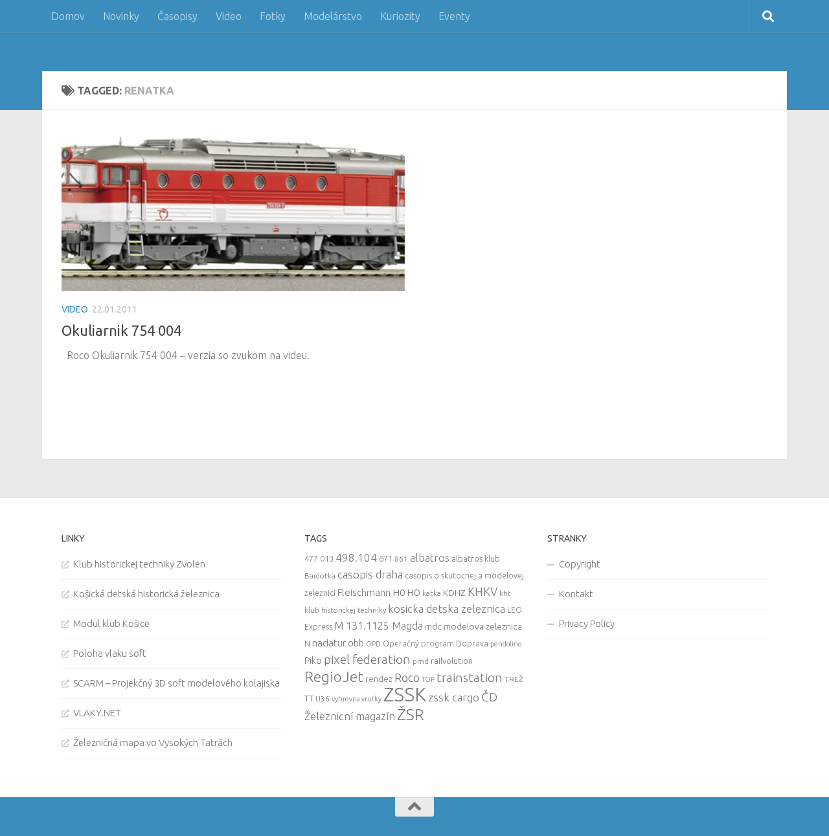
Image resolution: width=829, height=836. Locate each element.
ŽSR (410, 714)
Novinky (121, 16)
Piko (313, 660)
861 (401, 559)
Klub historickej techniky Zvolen (139, 563)
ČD (489, 697)
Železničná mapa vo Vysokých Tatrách (153, 742)
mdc (433, 626)
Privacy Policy (587, 623)
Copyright (579, 563)
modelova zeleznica (483, 626)
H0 (398, 592)
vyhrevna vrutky (356, 699)
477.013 (319, 558)
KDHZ (454, 593)
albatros (429, 558)
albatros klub (475, 559)
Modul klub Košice (111, 623)
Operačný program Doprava (435, 643)
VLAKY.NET (97, 712)
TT (308, 698)
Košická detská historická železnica (146, 593)
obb (356, 643)
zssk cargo (453, 697)
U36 (322, 698)
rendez (378, 678)
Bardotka (319, 576)
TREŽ (514, 679)
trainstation (470, 677)
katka (431, 593)
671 (385, 558)
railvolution (452, 660)
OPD (373, 644)
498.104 (356, 557)
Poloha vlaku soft (109, 653)
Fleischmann (364, 592)
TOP (428, 679)
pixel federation (367, 659)
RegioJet (333, 676)
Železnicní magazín (349, 716)
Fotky (273, 16)
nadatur (329, 642)
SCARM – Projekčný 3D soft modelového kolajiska (176, 682)
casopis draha (370, 574)
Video (229, 16)
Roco (407, 678)
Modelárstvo (333, 16)
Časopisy (177, 16)
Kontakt (576, 593)
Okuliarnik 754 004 (121, 330)
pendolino (505, 644)
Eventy (454, 16)
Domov (68, 16)
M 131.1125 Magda (378, 626)
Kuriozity (400, 16)
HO (413, 593)
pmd (421, 661)
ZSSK (404, 694)
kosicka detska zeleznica (446, 608)
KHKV (482, 591)
